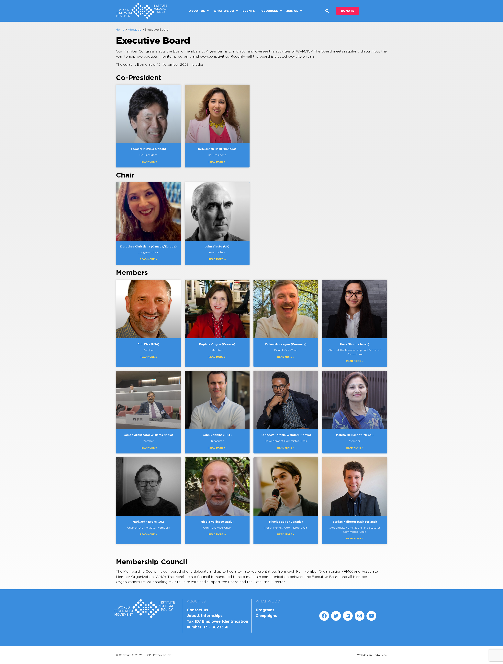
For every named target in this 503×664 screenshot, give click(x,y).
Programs (265, 610)
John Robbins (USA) (217, 434)
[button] (327, 10)
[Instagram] (359, 616)
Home (120, 29)
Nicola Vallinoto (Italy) (217, 521)
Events (248, 10)
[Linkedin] (348, 616)
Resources (269, 10)
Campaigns (266, 615)
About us (197, 10)
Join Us (292, 10)
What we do (223, 10)
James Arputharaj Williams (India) (148, 434)
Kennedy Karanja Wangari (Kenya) (286, 434)
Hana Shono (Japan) (354, 344)
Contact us (197, 610)
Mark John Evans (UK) (148, 521)
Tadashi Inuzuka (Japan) (148, 148)
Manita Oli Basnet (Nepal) (355, 434)
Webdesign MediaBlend (372, 655)
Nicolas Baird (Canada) (286, 521)
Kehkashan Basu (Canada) (217, 148)
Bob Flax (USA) (148, 344)
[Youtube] (371, 616)
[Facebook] (324, 616)
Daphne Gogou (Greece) (217, 344)
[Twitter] (336, 616)
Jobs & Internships (205, 615)
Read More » (148, 161)
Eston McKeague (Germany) (286, 344)
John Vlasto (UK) (217, 246)
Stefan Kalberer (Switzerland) (355, 521)
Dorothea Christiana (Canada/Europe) (148, 246)
